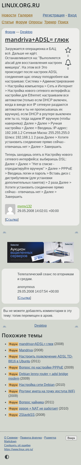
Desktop (26, 32)
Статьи (8, 22)
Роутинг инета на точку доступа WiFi (47, 391)
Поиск (63, 22)
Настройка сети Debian (37, 384)
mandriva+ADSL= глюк (37, 39)
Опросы (35, 22)
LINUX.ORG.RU (21, 5)
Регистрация (54, 15)
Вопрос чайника (31, 402)
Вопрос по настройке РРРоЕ (41, 367)
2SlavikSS (27, 414)
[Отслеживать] (68, 62)
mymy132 (24, 206)
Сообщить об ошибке (17, 445)
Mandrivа (26, 350)
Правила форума (31, 437)
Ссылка (12, 219)
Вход (72, 15)
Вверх (71, 438)
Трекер (50, 22)
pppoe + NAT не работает (38, 408)
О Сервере (11, 437)
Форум (21, 22)
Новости (9, 15)
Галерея (25, 15)
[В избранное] (68, 50)
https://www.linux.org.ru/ (18, 449)
